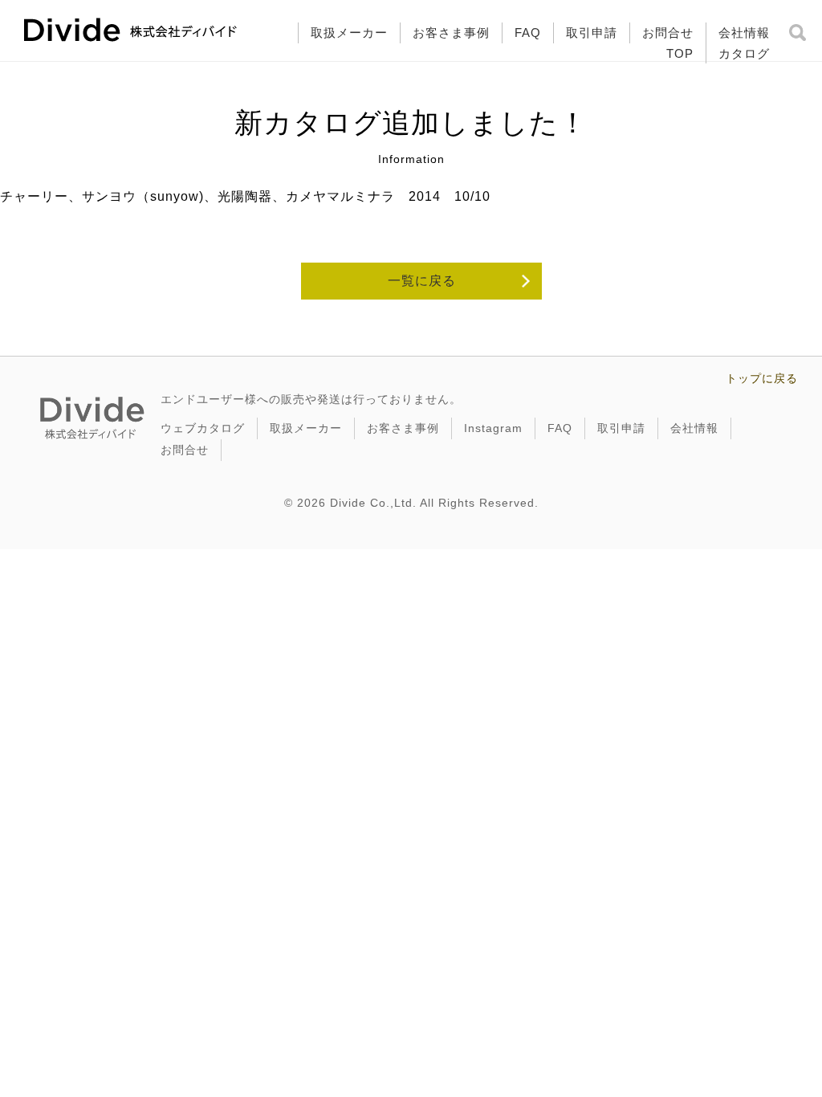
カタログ (744, 53)
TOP (680, 53)
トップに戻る (762, 378)
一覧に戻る (422, 281)
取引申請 (591, 32)
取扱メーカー (349, 32)
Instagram (493, 428)
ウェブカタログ (203, 428)
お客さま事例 (451, 32)
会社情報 (744, 32)
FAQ (528, 32)
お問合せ (668, 32)
